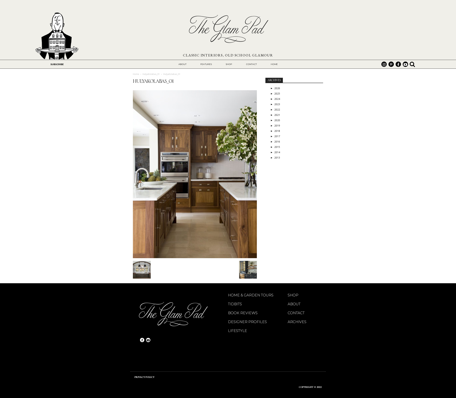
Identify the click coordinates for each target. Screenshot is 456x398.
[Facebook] (398, 64)
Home (136, 74)
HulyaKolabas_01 (151, 74)
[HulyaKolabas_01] (195, 257)
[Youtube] (405, 64)
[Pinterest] (391, 64)
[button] (412, 64)
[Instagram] (384, 64)
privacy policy (144, 377)
